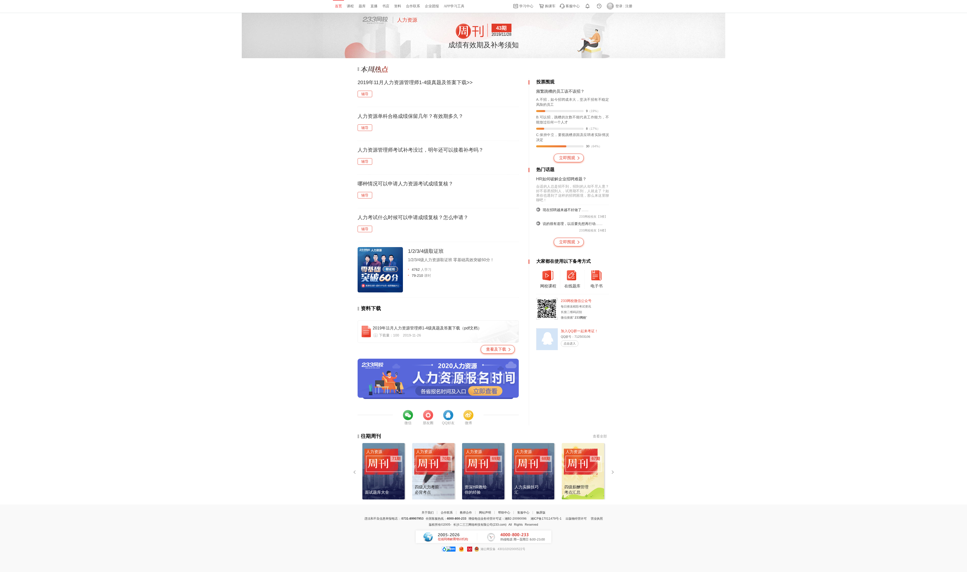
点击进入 (570, 343)
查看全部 (600, 436)
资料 (397, 6)
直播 (373, 6)
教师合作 (466, 512)
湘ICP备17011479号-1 (546, 518)
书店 (385, 6)
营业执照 (597, 518)
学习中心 (525, 6)
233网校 (375, 20)
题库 (362, 6)
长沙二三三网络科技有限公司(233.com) (479, 524)
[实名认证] (469, 549)
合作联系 (413, 6)
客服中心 (572, 6)
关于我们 (428, 512)
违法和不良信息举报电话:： (394, 518)
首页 (338, 6)
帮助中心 (504, 512)
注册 (628, 6)
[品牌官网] (449, 549)
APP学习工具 (454, 6)
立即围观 (567, 158)
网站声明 (485, 512)
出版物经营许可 (576, 518)
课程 (350, 6)
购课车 (550, 6)
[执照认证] (461, 549)
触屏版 (540, 512)
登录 (619, 6)
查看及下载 (496, 349)
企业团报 (432, 6)
